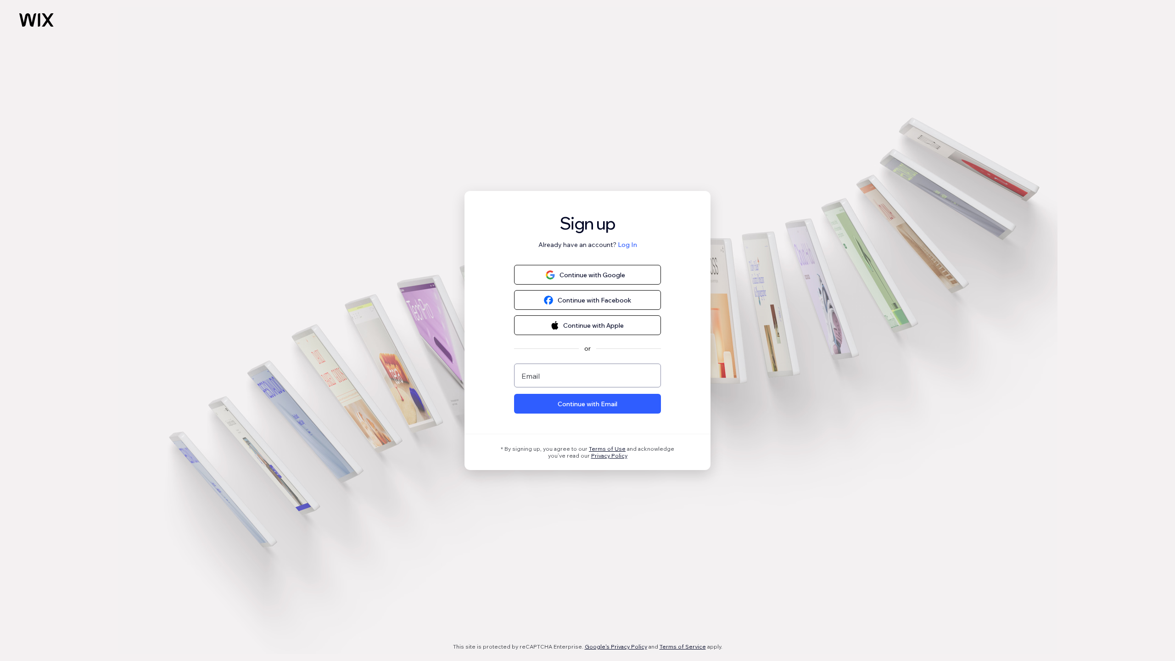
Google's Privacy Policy (616, 646)
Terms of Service (683, 646)
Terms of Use (607, 448)
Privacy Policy (609, 455)
